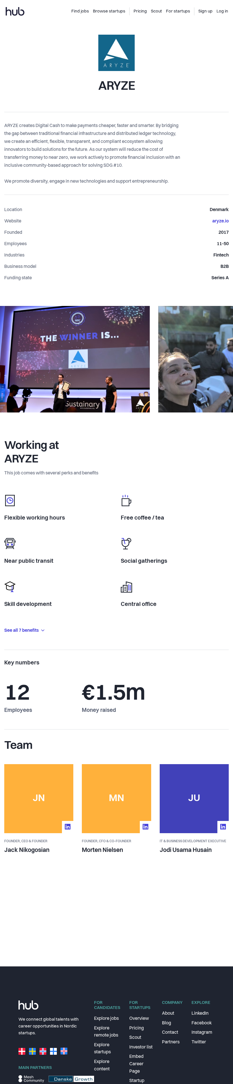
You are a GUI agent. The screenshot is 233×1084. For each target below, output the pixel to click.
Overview (139, 1018)
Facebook (202, 1023)
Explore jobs (106, 1018)
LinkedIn (200, 1013)
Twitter (199, 1042)
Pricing (136, 1028)
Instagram (202, 1032)
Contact (170, 1032)
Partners (171, 1042)
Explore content (102, 1066)
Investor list (141, 1047)
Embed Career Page (136, 1063)
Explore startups (102, 1049)
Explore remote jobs (106, 1032)
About (168, 1013)
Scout (135, 1037)
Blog (166, 1023)
